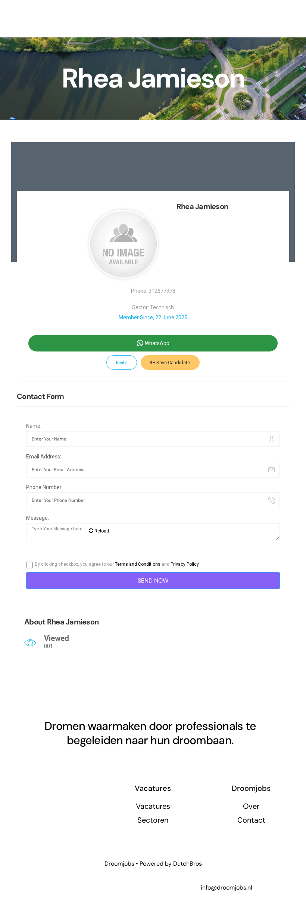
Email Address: (43, 457)
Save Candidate (172, 362)
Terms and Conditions (137, 564)
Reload (101, 531)
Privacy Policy (185, 564)
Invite (121, 362)
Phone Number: (44, 487)
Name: (33, 426)
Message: (37, 518)
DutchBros (187, 864)
